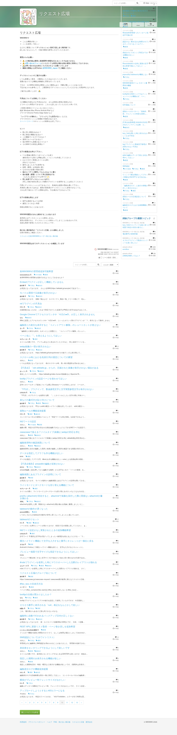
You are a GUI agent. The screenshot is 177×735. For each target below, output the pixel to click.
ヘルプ (49, 722)
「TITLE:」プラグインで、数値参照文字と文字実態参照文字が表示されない (57, 389)
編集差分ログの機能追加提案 (34, 668)
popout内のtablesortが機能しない (135, 74)
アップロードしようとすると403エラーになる (42, 690)
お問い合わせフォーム (33, 63)
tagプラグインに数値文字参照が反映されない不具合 (135, 145)
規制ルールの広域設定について (134, 196)
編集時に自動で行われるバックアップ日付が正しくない (47, 615)
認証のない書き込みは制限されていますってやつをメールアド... (136, 42)
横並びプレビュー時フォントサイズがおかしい (42, 679)
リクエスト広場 (78, 722)
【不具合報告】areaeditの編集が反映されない (42, 463)
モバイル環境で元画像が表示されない (38, 292)
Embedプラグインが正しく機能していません (42, 281)
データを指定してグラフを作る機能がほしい (41, 453)
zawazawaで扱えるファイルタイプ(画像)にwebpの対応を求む (50, 431)
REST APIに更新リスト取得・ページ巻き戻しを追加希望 (47, 626)
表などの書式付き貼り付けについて (37, 399)
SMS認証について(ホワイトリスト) (37, 637)
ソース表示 (107, 257)
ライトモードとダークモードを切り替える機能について (47, 484)
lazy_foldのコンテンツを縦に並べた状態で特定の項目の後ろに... (136, 226)
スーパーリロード (26, 121)
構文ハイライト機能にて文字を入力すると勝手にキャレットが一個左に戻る (57, 540)
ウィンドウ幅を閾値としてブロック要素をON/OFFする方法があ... (135, 175)
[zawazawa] (29, 3)
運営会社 (89, 722)
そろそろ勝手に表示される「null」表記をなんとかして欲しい (50, 604)
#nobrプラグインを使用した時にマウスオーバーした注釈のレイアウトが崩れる (58, 562)
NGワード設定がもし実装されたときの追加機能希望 (45, 530)
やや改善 (38, 275)
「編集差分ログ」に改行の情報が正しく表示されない (135, 186)
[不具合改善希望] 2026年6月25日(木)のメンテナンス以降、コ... (135, 123)
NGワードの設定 (28, 421)
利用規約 (23, 722)
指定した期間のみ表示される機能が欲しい (40, 658)
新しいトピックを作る (29, 712)
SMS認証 (126, 166)
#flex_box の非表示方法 (31, 583)
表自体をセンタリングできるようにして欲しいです (45, 647)
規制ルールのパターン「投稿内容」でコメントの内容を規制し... (135, 112)
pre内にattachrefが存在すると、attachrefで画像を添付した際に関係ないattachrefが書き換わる (61, 497)
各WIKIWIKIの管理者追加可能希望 (36, 271)
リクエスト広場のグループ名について (38, 572)
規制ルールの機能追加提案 (33, 410)
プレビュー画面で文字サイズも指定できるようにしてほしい (49, 551)
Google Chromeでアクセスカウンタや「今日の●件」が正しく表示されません (57, 314)
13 (77, 702)
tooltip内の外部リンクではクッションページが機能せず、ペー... (135, 95)
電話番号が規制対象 (130, 234)
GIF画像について (129, 105)
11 (67, 702)
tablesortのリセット (29, 519)
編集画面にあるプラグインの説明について (40, 474)
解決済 (40, 285)
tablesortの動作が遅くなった (34, 508)
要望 (46, 275)
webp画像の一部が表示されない (35, 346)
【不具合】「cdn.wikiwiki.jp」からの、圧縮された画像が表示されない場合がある (59, 367)
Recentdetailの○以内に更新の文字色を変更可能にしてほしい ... (135, 64)
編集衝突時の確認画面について (35, 442)
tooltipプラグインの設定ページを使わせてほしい (43, 378)
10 (62, 702)
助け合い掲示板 (64, 722)
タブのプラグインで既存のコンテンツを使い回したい (135, 241)
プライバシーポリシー (36, 722)
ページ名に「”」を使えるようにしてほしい (41, 335)
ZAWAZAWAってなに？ (131, 255)
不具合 (32, 285)
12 (72, 702)
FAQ (55, 722)
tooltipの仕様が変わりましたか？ (36, 594)
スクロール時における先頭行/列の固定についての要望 (46, 357)
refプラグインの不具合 (31, 303)
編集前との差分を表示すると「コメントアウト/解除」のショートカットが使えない (60, 324)
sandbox (126, 249)
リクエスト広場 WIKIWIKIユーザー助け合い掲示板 (39, 236)
